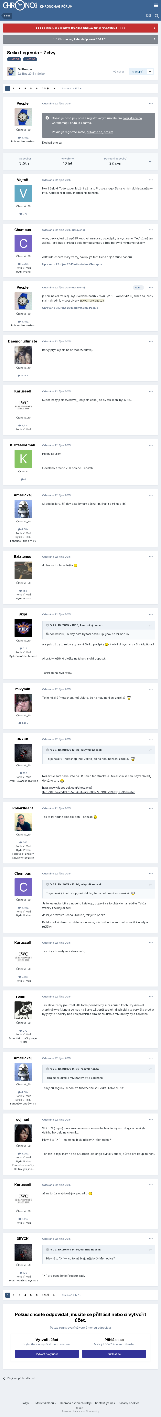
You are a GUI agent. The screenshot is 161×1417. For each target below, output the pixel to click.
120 (24, 773)
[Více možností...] (151, 103)
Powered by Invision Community (80, 1411)
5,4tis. (25, 137)
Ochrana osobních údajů (75, 1403)
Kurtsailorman (22, 445)
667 (24, 842)
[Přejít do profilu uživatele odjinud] (23, 1133)
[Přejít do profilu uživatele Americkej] (23, 509)
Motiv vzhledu (45, 1403)
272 (24, 1030)
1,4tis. (24, 723)
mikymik (22, 689)
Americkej (23, 495)
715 (24, 648)
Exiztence (22, 556)
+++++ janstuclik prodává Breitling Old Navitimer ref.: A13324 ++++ (81, 27)
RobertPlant (22, 808)
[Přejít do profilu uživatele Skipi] (23, 628)
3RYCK (23, 739)
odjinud (22, 1119)
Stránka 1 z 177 (71, 88)
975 (24, 213)
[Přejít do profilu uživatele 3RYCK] (23, 753)
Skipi (22, 614)
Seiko (41, 73)
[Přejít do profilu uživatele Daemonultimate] (23, 355)
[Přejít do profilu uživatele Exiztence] (23, 570)
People (27, 69)
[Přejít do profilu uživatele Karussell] (23, 405)
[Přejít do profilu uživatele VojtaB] (23, 193)
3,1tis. (24, 425)
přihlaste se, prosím (100, 132)
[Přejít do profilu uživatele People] (11, 71)
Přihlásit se (114, 1353)
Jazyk (26, 1403)
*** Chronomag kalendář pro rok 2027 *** (80, 39)
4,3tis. (25, 529)
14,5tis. (24, 375)
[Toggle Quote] (48, 625)
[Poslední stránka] (54, 88)
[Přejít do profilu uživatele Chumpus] (23, 243)
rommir (22, 996)
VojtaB (22, 180)
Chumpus (22, 230)
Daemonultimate (22, 341)
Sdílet (120, 71)
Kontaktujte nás (105, 1403)
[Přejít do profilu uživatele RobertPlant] (23, 822)
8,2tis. (25, 1153)
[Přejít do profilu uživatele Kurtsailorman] (23, 459)
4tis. (24, 590)
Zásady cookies (129, 1403)
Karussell (22, 391)
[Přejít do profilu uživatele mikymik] (23, 703)
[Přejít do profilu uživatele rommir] (23, 1010)
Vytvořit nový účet (47, 1353)
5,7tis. (25, 263)
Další (45, 88)
